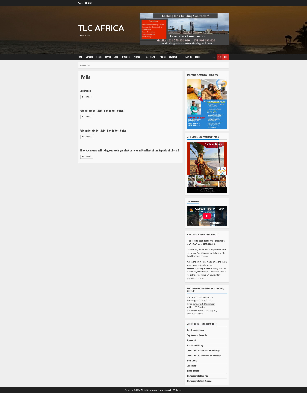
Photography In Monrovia (197, 375)
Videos (163, 57)
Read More (87, 97)
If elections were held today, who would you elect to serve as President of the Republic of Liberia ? (129, 150)
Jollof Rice (85, 90)
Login (197, 57)
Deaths (108, 57)
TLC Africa (101, 28)
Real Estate (150, 57)
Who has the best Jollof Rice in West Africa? (102, 110)
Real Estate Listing (195, 345)
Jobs (116, 57)
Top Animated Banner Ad (197, 335)
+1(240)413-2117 (204, 300)
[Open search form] (213, 57)
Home (80, 57)
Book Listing (192, 360)
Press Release (193, 370)
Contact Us (187, 57)
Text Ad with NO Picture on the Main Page (204, 355)
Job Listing (191, 365)
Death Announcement (196, 330)
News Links (126, 57)
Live (225, 57)
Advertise (173, 57)
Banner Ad (191, 340)
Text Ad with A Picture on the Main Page (203, 350)
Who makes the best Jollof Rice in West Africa (103, 130)
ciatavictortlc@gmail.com (204, 304)
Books (99, 57)
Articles (89, 57)
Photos (137, 57)
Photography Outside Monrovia (199, 380)
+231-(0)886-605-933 (203, 297)
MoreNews (165, 390)
